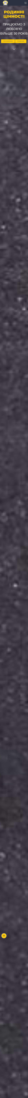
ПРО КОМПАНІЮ (8, 41)
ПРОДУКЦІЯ (20, 41)
